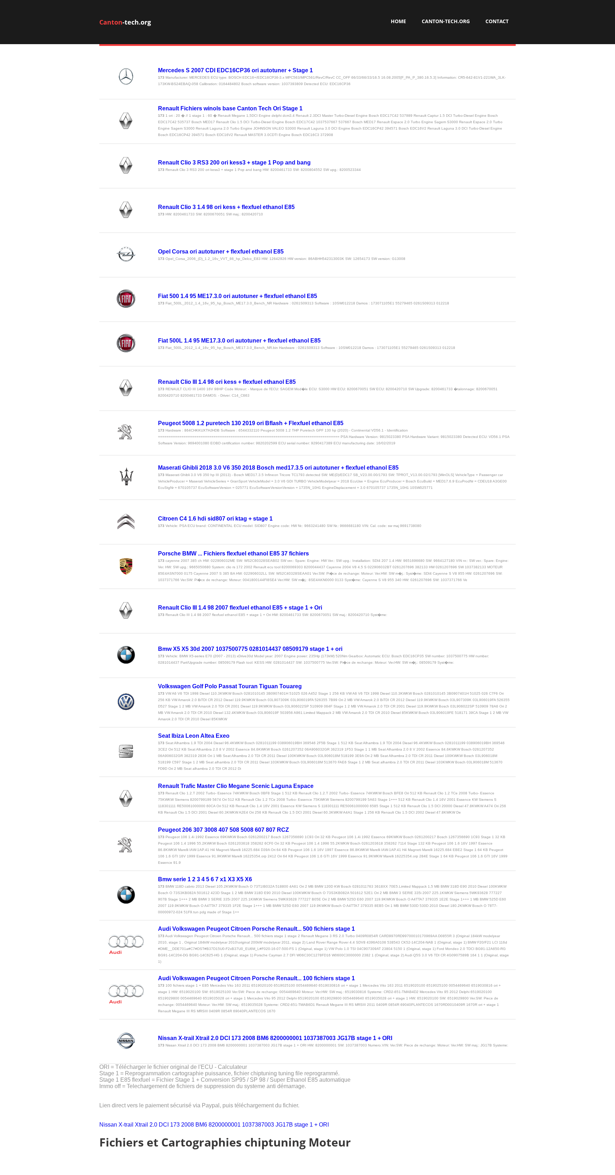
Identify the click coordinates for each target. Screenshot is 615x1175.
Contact (497, 21)
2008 (187, 1125)
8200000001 (225, 1125)
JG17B (284, 1125)
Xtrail (141, 1125)
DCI (164, 1125)
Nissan (108, 1125)
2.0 (153, 1125)
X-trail (126, 1125)
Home (398, 21)
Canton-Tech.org (446, 21)
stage (301, 1125)
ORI (324, 1125)
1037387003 (258, 1125)
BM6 (201, 1125)
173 (175, 1125)
